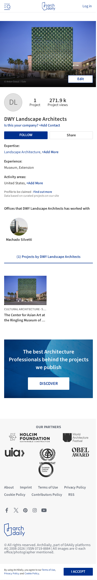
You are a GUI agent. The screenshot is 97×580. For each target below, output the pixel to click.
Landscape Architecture (22, 152)
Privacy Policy (11, 573)
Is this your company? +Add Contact (32, 125)
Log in (87, 6)
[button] (18, 301)
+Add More (50, 152)
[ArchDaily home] (48, 6)
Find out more (42, 192)
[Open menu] (6, 6)
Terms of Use (48, 570)
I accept (78, 571)
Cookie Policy (32, 573)
